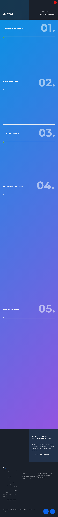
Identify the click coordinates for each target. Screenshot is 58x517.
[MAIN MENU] (55, 2)
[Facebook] (46, 511)
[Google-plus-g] (52, 511)
